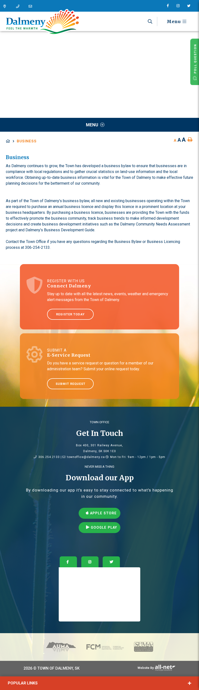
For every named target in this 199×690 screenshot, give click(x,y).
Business (27, 141)
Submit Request (70, 384)
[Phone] (19, 6)
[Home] (11, 141)
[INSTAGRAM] (90, 561)
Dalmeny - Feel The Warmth (42, 22)
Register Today (70, 314)
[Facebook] (170, 6)
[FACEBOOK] (68, 561)
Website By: (146, 668)
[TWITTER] (111, 561)
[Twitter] (190, 6)
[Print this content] (190, 140)
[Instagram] (179, 6)
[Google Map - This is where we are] (6, 6)
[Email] (31, 6)
